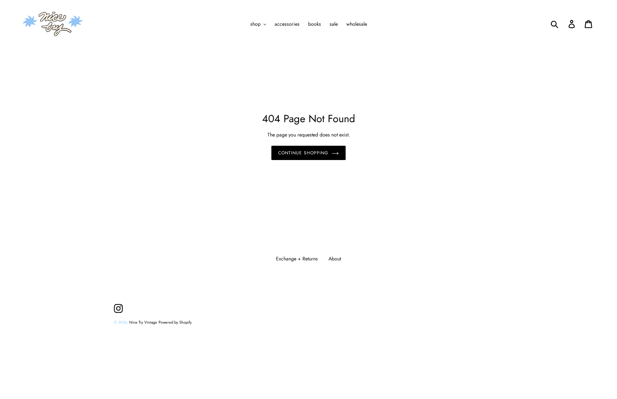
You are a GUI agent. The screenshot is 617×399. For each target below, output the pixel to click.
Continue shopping (303, 153)
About (334, 258)
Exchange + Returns (297, 258)
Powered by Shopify (175, 322)
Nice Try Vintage (143, 322)
